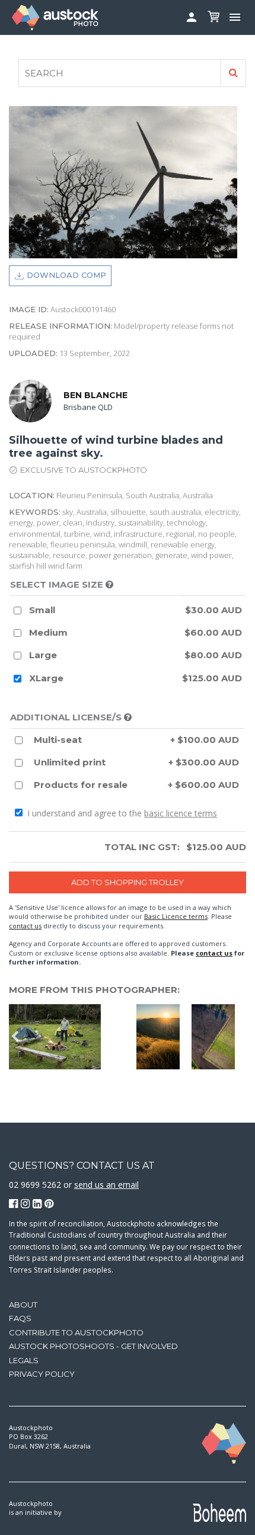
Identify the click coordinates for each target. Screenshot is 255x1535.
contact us (25, 925)
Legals (24, 1360)
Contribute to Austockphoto (76, 1332)
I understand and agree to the (121, 813)
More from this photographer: (94, 989)
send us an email (106, 1184)
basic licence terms (180, 813)
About (23, 1304)
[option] (110, 1036)
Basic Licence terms (176, 916)
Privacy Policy (42, 1374)
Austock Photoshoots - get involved (93, 1346)
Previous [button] (15, 1037)
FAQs (20, 1318)
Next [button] (240, 1037)
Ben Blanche (95, 395)
